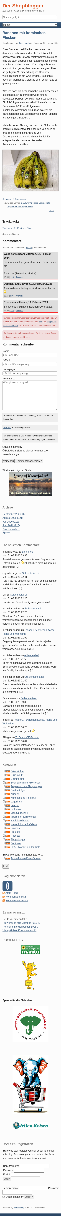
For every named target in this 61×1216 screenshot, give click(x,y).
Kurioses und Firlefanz (23, 797)
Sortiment (7, 199)
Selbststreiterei (30, 573)
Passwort (8, 1170)
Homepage (9, 369)
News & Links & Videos (24, 824)
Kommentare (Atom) (17, 900)
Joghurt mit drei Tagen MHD (20, 207)
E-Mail (6, 360)
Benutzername (11, 1166)
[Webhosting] (30, 949)
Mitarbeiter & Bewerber (23, 816)
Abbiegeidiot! (31, 655)
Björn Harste (24, 43)
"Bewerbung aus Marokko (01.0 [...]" (22, 923)
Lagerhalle (17, 801)
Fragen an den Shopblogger (26, 786)
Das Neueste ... (11, 529)
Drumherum (17, 778)
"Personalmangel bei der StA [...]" (21, 926)
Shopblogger (18, 839)
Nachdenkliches (20, 820)
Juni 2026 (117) (11, 525)
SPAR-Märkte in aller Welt (25, 847)
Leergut (15, 805)
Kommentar (9, 378)
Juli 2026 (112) (11, 521)
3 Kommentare (19, 199)
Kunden (15, 794)
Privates (15, 828)
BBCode (7, 427)
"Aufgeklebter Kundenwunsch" (19, 930)
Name (6, 351)
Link (12, 277)
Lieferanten (17, 809)
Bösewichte (17, 771)
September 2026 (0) (14, 514)
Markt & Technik (19, 813)
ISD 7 (51, 210)
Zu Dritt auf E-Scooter (27, 737)
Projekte (15, 832)
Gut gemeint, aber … (35, 676)
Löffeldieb (27, 551)
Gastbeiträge (18, 790)
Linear (29, 247)
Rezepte (15, 835)
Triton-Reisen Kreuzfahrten (26, 858)
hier (40, 322)
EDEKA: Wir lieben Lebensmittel (36, 203)
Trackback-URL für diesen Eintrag (18, 228)
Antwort (19, 277)
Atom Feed (11, 893)
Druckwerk (17, 775)
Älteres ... (8, 533)
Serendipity (19, 1208)
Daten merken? (13, 446)
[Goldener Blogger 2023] (30, 975)
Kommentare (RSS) (16, 896)
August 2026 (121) (13, 518)
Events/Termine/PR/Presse (26, 782)
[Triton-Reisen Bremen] (30, 484)
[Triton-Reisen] (30, 1125)
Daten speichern (14, 1196)
